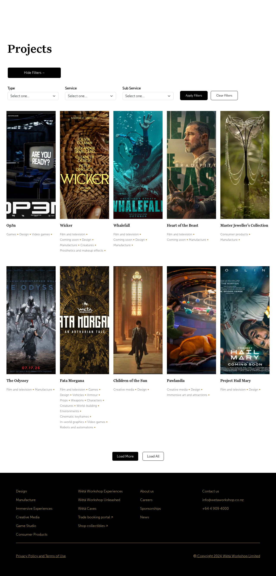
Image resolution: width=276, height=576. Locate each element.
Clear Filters (224, 95)
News (144, 517)
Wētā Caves (87, 508)
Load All (153, 456)
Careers (146, 500)
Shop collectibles (91, 526)
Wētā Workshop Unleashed (99, 500)
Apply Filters (194, 95)
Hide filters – (34, 73)
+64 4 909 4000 (215, 508)
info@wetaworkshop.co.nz (223, 500)
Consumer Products (31, 534)
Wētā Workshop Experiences (100, 491)
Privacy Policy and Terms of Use (41, 556)
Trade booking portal (94, 517)
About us (147, 491)
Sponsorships (150, 508)
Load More (125, 456)
